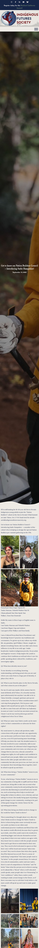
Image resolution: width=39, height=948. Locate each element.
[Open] (36, 29)
